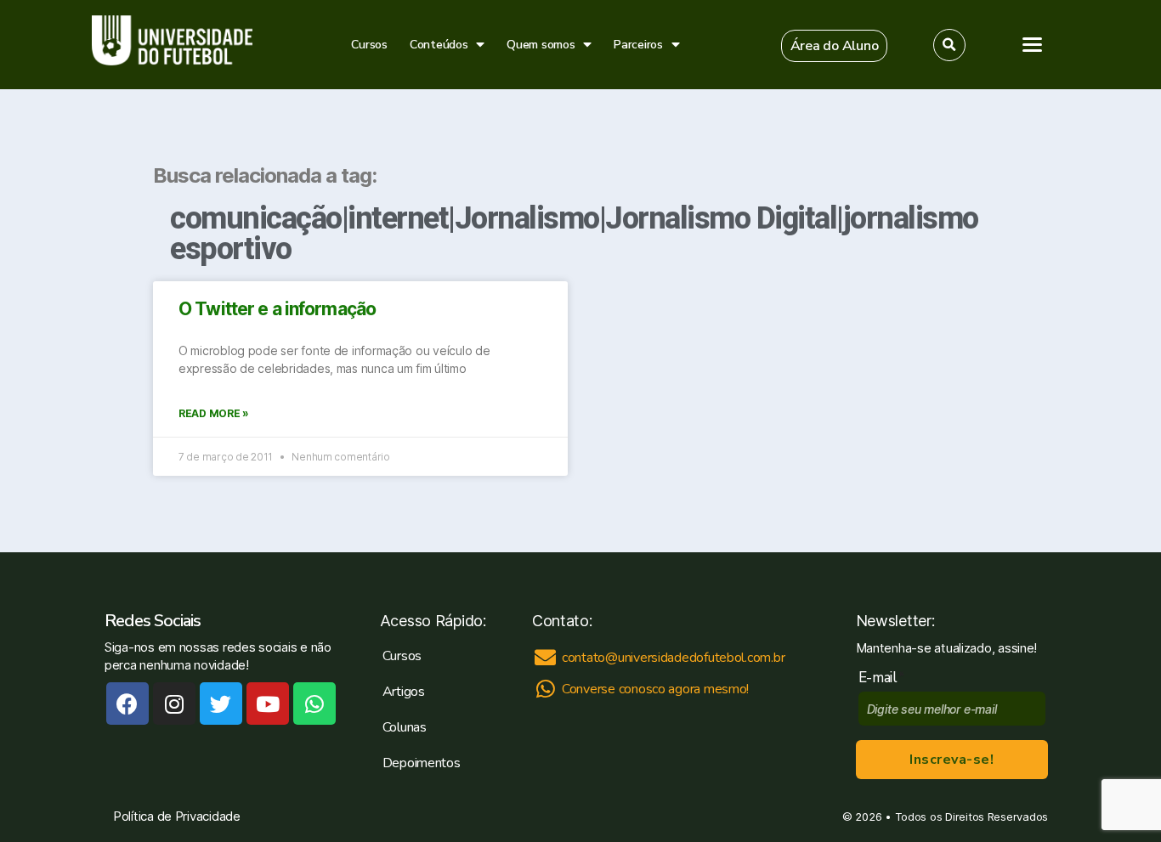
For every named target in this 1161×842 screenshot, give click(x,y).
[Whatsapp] (314, 703)
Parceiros (638, 45)
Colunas (404, 727)
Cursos (369, 45)
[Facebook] (127, 703)
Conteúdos (439, 45)
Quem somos (541, 45)
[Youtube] (267, 703)
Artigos (403, 691)
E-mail (881, 677)
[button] (834, 46)
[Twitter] (221, 703)
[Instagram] (174, 703)
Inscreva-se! (951, 759)
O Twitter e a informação (277, 308)
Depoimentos (421, 763)
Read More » (213, 413)
